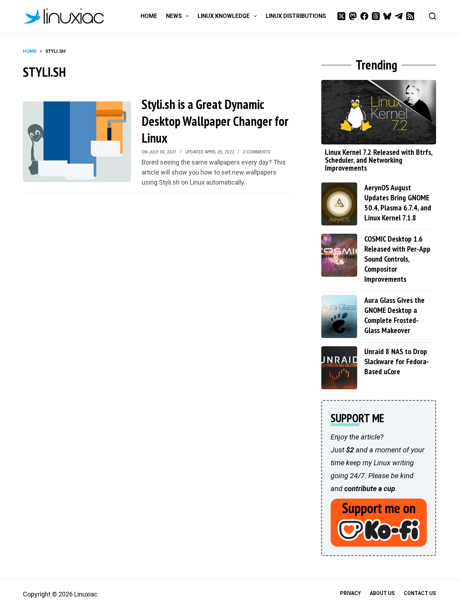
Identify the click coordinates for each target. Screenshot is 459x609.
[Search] (432, 16)
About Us (382, 593)
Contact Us (420, 593)
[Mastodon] (353, 16)
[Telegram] (399, 16)
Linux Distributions (296, 16)
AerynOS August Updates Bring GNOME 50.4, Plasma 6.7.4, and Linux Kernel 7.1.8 (397, 202)
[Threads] (376, 16)
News (174, 16)
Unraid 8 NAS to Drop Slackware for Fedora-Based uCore (396, 361)
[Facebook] (364, 16)
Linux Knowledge (224, 16)
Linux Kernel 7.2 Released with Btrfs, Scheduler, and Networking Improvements (378, 160)
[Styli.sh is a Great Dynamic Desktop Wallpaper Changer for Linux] (77, 141)
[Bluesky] (387, 16)
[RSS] (410, 16)
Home (149, 16)
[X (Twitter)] (341, 16)
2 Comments (256, 151)
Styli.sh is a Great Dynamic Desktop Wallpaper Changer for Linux (215, 121)
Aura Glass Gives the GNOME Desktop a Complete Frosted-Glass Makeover (394, 315)
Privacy (350, 593)
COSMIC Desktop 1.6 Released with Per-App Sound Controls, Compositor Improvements (397, 259)
